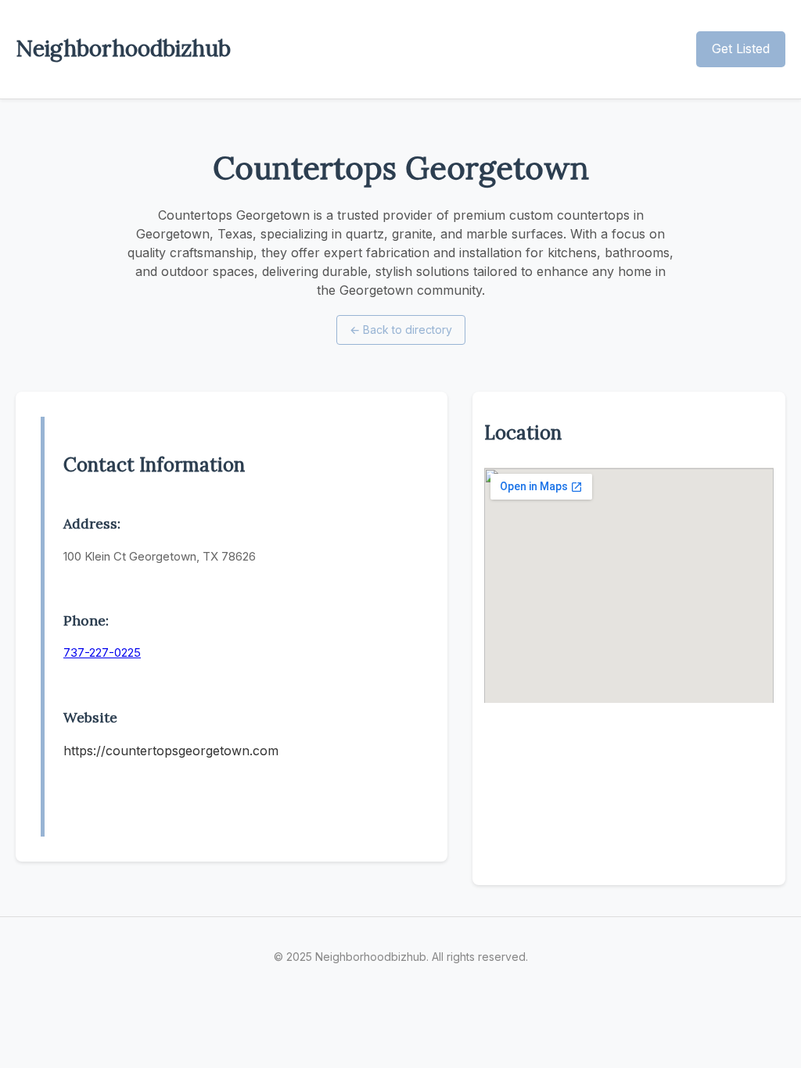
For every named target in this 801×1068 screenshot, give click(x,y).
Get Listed (741, 48)
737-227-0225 (102, 652)
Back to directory (401, 329)
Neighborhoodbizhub (123, 48)
